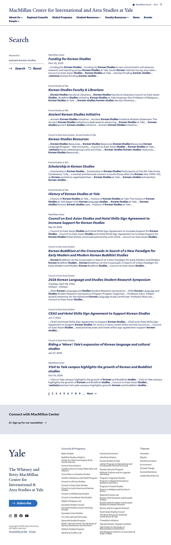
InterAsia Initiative (108, 457)
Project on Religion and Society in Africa (115, 490)
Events (148, 17)
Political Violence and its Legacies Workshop (115, 473)
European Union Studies (72, 513)
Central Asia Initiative (71, 466)
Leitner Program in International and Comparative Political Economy (116, 465)
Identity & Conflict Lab (71, 533)
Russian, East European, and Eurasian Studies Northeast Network (116, 504)
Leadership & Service (149, 476)
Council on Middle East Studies (75, 494)
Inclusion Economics (109, 454)
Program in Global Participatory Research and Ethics (114, 482)
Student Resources (87, 17)
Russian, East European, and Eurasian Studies (116, 499)
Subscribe (24, 503)
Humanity (144, 454)
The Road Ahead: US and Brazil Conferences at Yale (113, 516)
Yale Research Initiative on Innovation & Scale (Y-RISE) (117, 533)
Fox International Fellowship (74, 517)
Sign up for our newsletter (28, 422)
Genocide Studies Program (73, 521)
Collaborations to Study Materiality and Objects (79, 470)
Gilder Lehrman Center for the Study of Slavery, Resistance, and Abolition (78, 524)
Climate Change (147, 468)
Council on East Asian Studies (74, 485)
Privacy (32, 531)
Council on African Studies (73, 482)
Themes (144, 448)
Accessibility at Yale (18, 531)
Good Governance (148, 461)
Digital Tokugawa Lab (71, 501)
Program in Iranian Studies (111, 486)
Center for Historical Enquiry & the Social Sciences (76, 461)
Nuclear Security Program (111, 470)
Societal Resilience (148, 472)
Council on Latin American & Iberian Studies (77, 489)
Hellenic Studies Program (72, 529)
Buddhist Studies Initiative (73, 457)
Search (20, 68)
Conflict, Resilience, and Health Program (79, 478)
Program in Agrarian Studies (112, 478)
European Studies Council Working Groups (77, 509)
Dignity (143, 457)
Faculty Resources (115, 17)
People (13, 21)
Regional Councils (37, 17)
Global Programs (62, 17)
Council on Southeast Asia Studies (76, 498)
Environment (145, 465)
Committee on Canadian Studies (75, 474)
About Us (14, 17)
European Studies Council (72, 505)
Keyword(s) (14, 55)
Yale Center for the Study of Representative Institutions (112, 528)
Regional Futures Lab (109, 495)
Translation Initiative (109, 521)
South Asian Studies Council (112, 512)
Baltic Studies (67, 454)
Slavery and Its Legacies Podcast (114, 508)
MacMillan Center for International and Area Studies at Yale (71, 10)
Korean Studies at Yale (110, 461)
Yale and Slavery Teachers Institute (115, 524)
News (136, 17)
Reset (37, 68)
